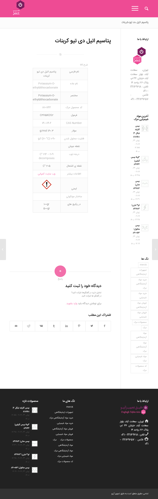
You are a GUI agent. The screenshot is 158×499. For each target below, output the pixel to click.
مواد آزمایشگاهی (141, 335)
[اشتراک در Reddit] (29, 326)
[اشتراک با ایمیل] (16, 326)
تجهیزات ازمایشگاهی (141, 272)
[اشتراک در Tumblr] (54, 326)
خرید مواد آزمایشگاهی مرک (141, 284)
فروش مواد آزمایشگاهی (141, 305)
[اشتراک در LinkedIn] (66, 326)
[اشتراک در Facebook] (104, 326)
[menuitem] (144, 8)
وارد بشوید (71, 303)
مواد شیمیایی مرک (141, 358)
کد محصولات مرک (141, 368)
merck (143, 265)
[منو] (136, 8)
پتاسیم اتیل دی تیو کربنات (134, 22)
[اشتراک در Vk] (41, 326)
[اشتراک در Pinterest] (79, 326)
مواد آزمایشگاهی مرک (141, 347)
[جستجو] (144, 8)
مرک (145, 328)
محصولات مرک (140, 322)
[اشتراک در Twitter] (92, 326)
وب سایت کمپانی (46, 174)
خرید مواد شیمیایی (142, 295)
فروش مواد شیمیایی (142, 315)
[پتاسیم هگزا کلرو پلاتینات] (155, 249)
